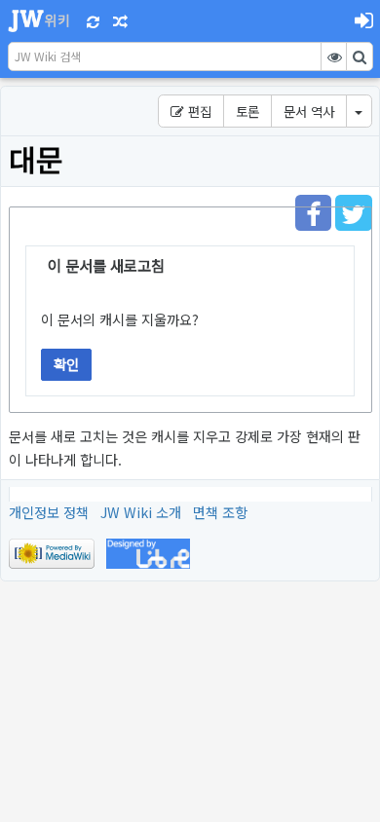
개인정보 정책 (49, 512)
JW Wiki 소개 (140, 512)
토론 (247, 111)
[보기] (334, 56)
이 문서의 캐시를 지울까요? (120, 319)
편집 (197, 111)
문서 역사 (309, 111)
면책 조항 (220, 512)
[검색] (359, 56)
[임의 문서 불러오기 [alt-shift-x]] (120, 20)
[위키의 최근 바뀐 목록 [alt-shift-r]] (94, 20)
